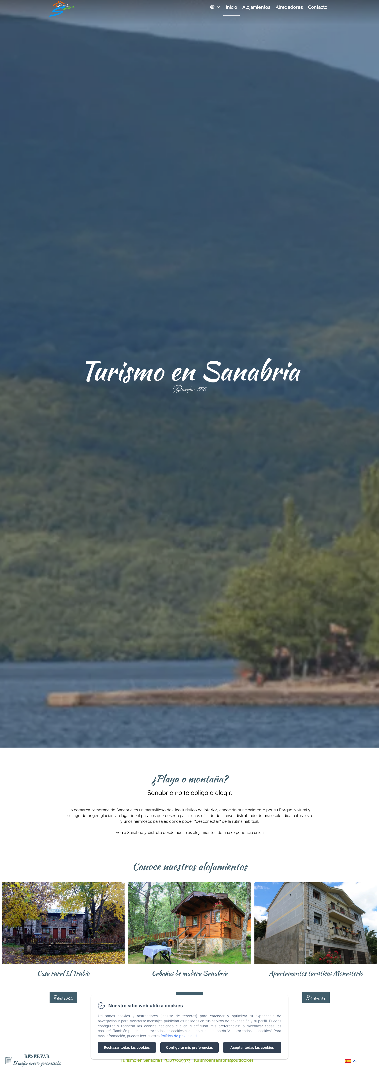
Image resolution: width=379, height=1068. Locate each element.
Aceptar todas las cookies (252, 1047)
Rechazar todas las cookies (127, 1047)
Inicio (231, 7)
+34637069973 (176, 1060)
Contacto (317, 7)
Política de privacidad (179, 1036)
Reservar (63, 997)
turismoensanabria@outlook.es (224, 1060)
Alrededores (289, 7)
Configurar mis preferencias (189, 1047)
